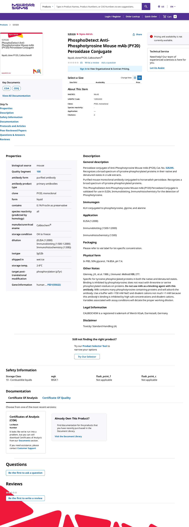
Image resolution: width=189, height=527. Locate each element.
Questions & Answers (12, 135)
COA (6, 88)
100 (39, 171)
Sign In (83, 68)
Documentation (9, 121)
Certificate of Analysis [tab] (23, 397)
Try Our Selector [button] (87, 356)
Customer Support (26, 448)
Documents (24, 440)
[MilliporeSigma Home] (23, 6)
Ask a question (108, 62)
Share (139, 34)
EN (171, 6)
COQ (16, 88)
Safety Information (11, 117)
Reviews (5, 139)
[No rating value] (74, 62)
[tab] (6, 24)
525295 (169, 167)
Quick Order (151, 16)
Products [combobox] (46, 6)
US (162, 6)
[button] (113, 16)
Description (7, 112)
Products (4, 24)
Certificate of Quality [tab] (56, 397)
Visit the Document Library (68, 436)
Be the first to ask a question (25, 472)
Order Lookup (133, 16)
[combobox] (95, 6)
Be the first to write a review (26, 499)
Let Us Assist (157, 67)
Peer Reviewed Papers (13, 130)
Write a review (92, 62)
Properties (6, 108)
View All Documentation (16, 95)
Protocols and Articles (13, 126)
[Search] (146, 6)
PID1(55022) (54, 284)
